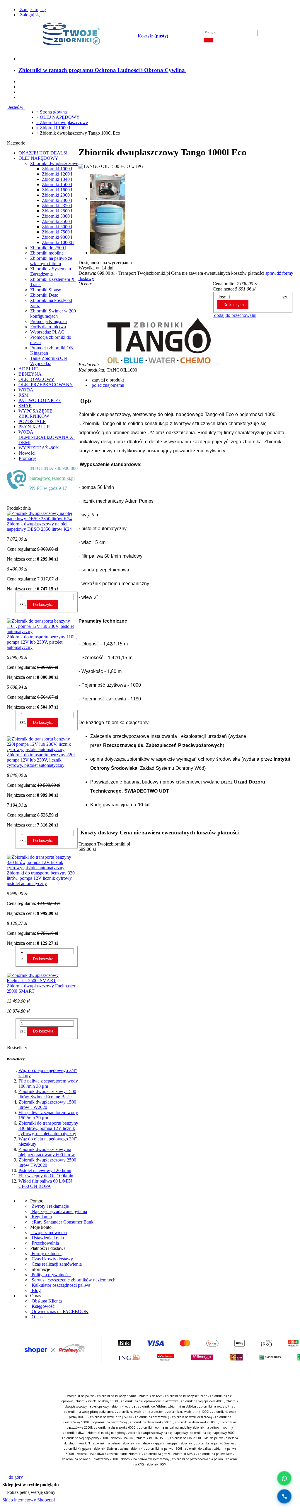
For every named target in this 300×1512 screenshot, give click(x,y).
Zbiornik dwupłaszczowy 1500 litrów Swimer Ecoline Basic (47, 1094)
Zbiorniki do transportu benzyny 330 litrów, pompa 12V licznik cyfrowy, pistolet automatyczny (48, 1128)
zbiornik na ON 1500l (151, 1438)
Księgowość (42, 1306)
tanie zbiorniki (130, 1454)
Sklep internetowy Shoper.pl (28, 1499)
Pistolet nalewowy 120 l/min (44, 1170)
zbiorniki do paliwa (198, 1448)
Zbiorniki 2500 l (57, 210)
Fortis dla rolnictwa (48, 326)
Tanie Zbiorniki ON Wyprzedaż (48, 361)
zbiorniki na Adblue (182, 1406)
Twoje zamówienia (48, 1232)
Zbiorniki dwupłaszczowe (54, 163)
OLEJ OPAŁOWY (36, 379)
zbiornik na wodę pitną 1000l (188, 1412)
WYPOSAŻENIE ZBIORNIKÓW (35, 413)
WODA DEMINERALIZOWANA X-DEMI (46, 437)
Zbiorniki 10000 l (58, 242)
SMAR (25, 405)
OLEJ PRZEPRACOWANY (45, 384)
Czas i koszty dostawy (51, 1258)
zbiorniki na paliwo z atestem (97, 1454)
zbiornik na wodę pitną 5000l (111, 1417)
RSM (23, 395)
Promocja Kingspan (48, 321)
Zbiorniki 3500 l (57, 221)
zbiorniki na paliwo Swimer (215, 1443)
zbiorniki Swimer (105, 1448)
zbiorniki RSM (156, 1464)
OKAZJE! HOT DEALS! (42, 152)
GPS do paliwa (213, 1438)
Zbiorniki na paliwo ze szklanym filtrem (51, 261)
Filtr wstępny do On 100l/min (45, 1175)
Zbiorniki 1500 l (57, 184)
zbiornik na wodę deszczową (192, 1417)
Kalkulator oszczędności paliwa (60, 1285)
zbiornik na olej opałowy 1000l (96, 1401)
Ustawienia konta (47, 1237)
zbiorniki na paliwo (80, 1396)
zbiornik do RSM (150, 1396)
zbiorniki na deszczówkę (152, 1417)
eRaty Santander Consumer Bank (61, 1221)
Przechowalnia (44, 1242)
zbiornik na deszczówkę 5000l (151, 1422)
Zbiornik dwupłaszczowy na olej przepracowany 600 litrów (46, 1152)
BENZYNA (30, 374)
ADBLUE (28, 368)
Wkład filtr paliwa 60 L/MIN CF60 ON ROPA (45, 1183)
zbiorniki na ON (122, 1438)
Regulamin (41, 1216)
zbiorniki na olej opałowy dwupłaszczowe (149, 1401)
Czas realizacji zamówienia (56, 1264)
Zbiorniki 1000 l (57, 168)
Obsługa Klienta (46, 1300)
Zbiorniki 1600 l (57, 189)
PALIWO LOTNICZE (39, 400)
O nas (36, 1316)
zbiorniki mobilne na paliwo (158, 1427)
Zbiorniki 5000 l (57, 226)
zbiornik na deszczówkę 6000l (115, 1427)
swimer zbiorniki (131, 1448)
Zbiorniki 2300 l (57, 200)
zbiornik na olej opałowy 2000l (202, 1401)
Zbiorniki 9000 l (57, 237)
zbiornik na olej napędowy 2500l (85, 1438)
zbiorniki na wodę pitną (216, 1406)
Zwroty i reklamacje (49, 1206)
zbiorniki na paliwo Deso (215, 1454)
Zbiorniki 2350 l (57, 205)
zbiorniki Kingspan (77, 1448)
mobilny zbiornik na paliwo (199, 1427)
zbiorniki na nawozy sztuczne (186, 1396)
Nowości (27, 453)
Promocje (27, 458)
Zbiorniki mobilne (47, 252)
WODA (25, 389)
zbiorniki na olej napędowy (106, 1433)
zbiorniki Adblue (123, 1406)
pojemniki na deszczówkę (109, 1422)
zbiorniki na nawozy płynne (117, 1396)
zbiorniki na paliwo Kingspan (143, 1443)
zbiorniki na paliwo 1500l (164, 1448)
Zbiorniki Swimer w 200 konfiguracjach (53, 313)
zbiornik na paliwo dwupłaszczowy (144, 1459)
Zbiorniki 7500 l (57, 231)
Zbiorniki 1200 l (57, 173)
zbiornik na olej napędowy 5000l (213, 1433)
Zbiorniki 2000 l (57, 195)
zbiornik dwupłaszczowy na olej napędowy (158, 1433)
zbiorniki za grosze (157, 1454)
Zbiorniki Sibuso (45, 289)
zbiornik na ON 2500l (185, 1438)
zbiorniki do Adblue (152, 1406)
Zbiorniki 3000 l (57, 216)
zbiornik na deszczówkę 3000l (196, 1422)
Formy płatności (46, 1253)
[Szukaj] (208, 40)
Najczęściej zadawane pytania (58, 1211)
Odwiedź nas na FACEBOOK (59, 1311)
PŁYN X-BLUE (34, 426)
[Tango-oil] (161, 364)
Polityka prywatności (50, 1274)
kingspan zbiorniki (179, 1443)
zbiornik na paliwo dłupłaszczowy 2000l (90, 1459)
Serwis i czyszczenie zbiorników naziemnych (72, 1279)
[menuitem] (102, 70)
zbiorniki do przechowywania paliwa (197, 1459)
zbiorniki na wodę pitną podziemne (89, 1412)
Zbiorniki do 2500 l (48, 247)
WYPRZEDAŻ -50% (38, 447)
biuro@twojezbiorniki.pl (52, 478)
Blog (35, 1290)
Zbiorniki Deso (44, 295)
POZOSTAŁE (32, 421)
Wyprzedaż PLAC (47, 331)
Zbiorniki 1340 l (57, 179)
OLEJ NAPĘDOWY (38, 158)
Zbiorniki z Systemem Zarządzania (50, 271)
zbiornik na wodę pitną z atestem (140, 1412)
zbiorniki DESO (184, 1454)
